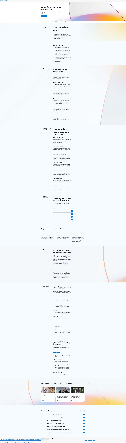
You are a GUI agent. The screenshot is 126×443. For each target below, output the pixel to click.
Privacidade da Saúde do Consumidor (4, 442)
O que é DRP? (94, 440)
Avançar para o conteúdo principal (4, 0)
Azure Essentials (24, 439)
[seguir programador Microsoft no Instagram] (51, 438)
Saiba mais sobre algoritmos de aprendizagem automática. (59, 279)
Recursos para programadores (27, 440)
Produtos (32, 439)
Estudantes (31, 440)
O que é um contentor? (90, 440)
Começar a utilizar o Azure (6, 439)
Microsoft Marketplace (11, 440)
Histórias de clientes (28, 439)
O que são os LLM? (85, 440)
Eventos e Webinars (35, 440)
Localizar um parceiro (16, 440)
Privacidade (14, 442)
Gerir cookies (16, 442)
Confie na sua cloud (21, 439)
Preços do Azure (34, 439)
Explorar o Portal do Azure (46, 438)
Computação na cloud (56, 352)
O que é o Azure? (2, 439)
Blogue (23, 440)
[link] (53, 21)
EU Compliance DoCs (35, 442)
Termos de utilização (20, 442)
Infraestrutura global (11, 439)
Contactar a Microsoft (10, 442)
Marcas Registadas (25, 442)
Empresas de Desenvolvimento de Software (4, 440)
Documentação (20, 440)
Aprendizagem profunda (57, 170)
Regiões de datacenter (16, 439)
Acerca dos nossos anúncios (30, 442)
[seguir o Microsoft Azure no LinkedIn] (52, 438)
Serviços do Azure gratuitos (39, 439)
